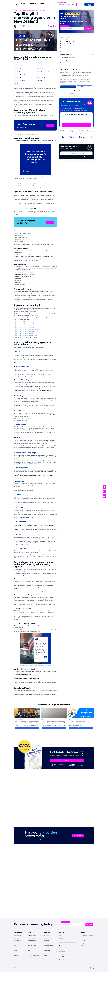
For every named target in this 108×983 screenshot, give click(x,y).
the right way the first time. (37, 498)
